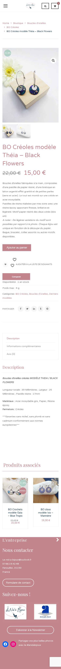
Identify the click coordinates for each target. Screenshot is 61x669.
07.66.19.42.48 (10, 563)
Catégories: (8, 293)
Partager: (8, 309)
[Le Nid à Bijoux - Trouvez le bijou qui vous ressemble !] (30, 5)
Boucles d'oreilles (36, 23)
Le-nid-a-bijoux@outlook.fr (16, 559)
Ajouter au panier (17, 247)
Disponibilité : (9, 282)
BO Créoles (13, 27)
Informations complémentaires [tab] (24, 346)
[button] (53, 61)
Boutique (18, 23)
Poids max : (8, 288)
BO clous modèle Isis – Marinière (45, 512)
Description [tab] (13, 338)
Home (5, 23)
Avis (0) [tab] (11, 354)
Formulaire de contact (18, 582)
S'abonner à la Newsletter (30, 630)
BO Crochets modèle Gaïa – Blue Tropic (15, 512)
